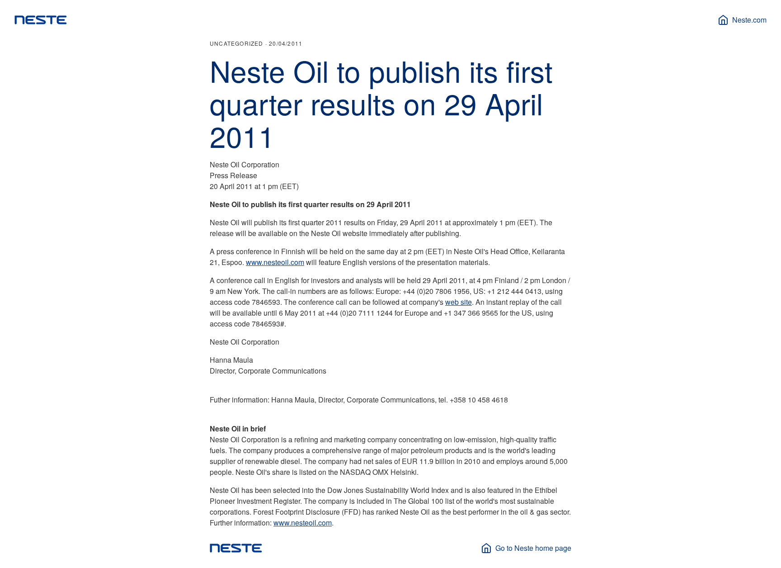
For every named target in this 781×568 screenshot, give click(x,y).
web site (458, 302)
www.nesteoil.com (275, 262)
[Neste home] (40, 19)
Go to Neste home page (533, 548)
